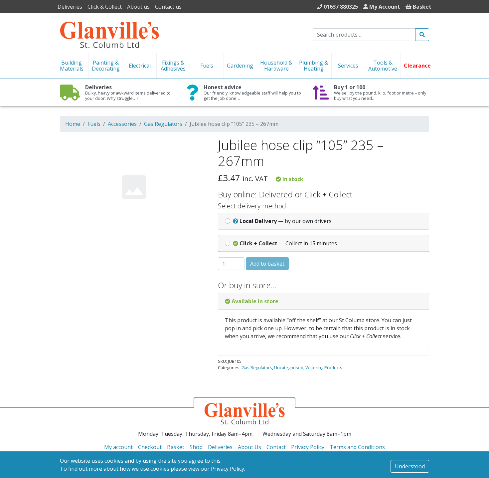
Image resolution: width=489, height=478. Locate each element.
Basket (175, 447)
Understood (410, 466)
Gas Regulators (163, 123)
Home (72, 123)
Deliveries (70, 6)
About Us (249, 447)
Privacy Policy (227, 468)
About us (138, 6)
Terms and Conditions (357, 447)
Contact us (168, 6)
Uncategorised (288, 367)
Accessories (122, 123)
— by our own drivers (286, 221)
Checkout (150, 447)
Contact (276, 447)
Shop (196, 447)
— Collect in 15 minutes (288, 243)
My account (118, 447)
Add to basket (267, 263)
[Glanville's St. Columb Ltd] (109, 34)
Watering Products (323, 367)
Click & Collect (104, 6)
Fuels (93, 123)
